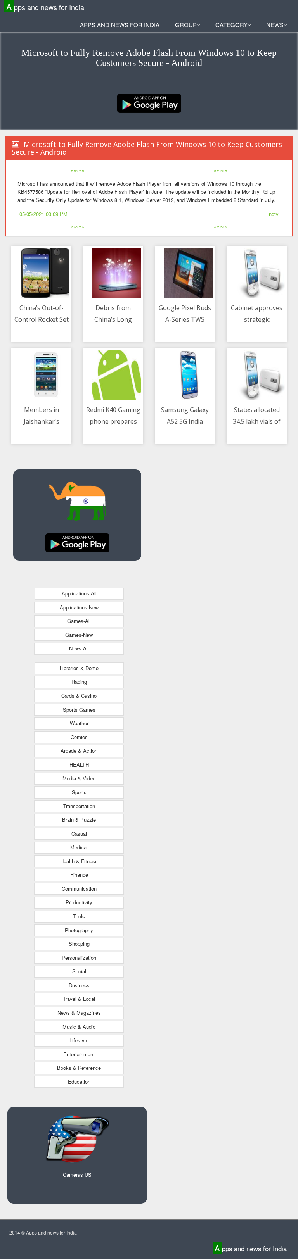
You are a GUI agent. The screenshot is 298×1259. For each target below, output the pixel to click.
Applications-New (79, 607)
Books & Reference (79, 1067)
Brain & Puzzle (79, 819)
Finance (79, 874)
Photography (79, 930)
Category (231, 25)
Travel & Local (79, 998)
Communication (79, 888)
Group (186, 25)
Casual (79, 833)
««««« (77, 170)
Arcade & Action (79, 750)
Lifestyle (78, 1040)
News (275, 25)
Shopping (79, 943)
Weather (79, 723)
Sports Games (79, 709)
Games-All (79, 620)
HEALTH (79, 764)
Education (79, 1081)
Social (79, 971)
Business (79, 985)
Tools (79, 916)
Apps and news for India (45, 7)
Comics (79, 737)
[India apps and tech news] (149, 102)
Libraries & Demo (79, 668)
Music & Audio (78, 1026)
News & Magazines (79, 1012)
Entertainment (79, 1054)
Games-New (79, 634)
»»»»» (220, 170)
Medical (79, 847)
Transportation (79, 806)
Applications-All (79, 593)
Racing (79, 681)
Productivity (79, 902)
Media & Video (78, 778)
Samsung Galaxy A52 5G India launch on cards (185, 421)
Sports (79, 792)
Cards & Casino (79, 695)
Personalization (79, 957)
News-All (79, 648)
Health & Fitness (79, 861)
